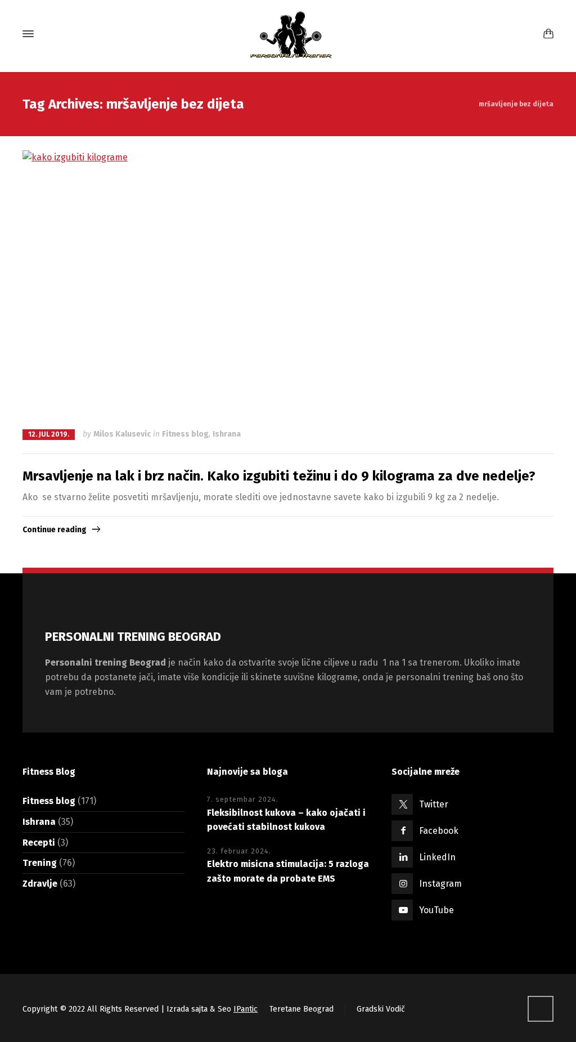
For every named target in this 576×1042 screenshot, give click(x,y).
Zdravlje (39, 883)
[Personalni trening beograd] (288, 33)
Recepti (38, 842)
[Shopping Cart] (546, 34)
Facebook (438, 830)
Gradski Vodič (381, 1009)
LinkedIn (437, 857)
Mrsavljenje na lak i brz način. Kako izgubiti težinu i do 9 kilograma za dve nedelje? (279, 476)
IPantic (245, 1009)
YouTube (436, 910)
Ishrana (227, 434)
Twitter (433, 804)
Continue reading (54, 530)
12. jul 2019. (48, 434)
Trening (39, 862)
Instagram (440, 883)
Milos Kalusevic (122, 434)
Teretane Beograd (301, 1009)
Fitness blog (185, 434)
